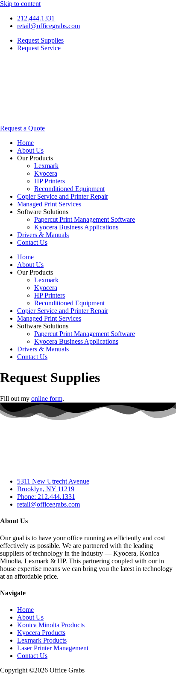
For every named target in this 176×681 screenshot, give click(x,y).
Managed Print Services (49, 204)
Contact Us (32, 242)
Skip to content (20, 3)
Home (25, 142)
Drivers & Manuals (43, 234)
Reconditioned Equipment (69, 188)
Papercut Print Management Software (84, 219)
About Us (30, 150)
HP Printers (49, 181)
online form (46, 398)
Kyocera (45, 173)
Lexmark (46, 165)
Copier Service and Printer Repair (62, 196)
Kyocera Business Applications (76, 227)
